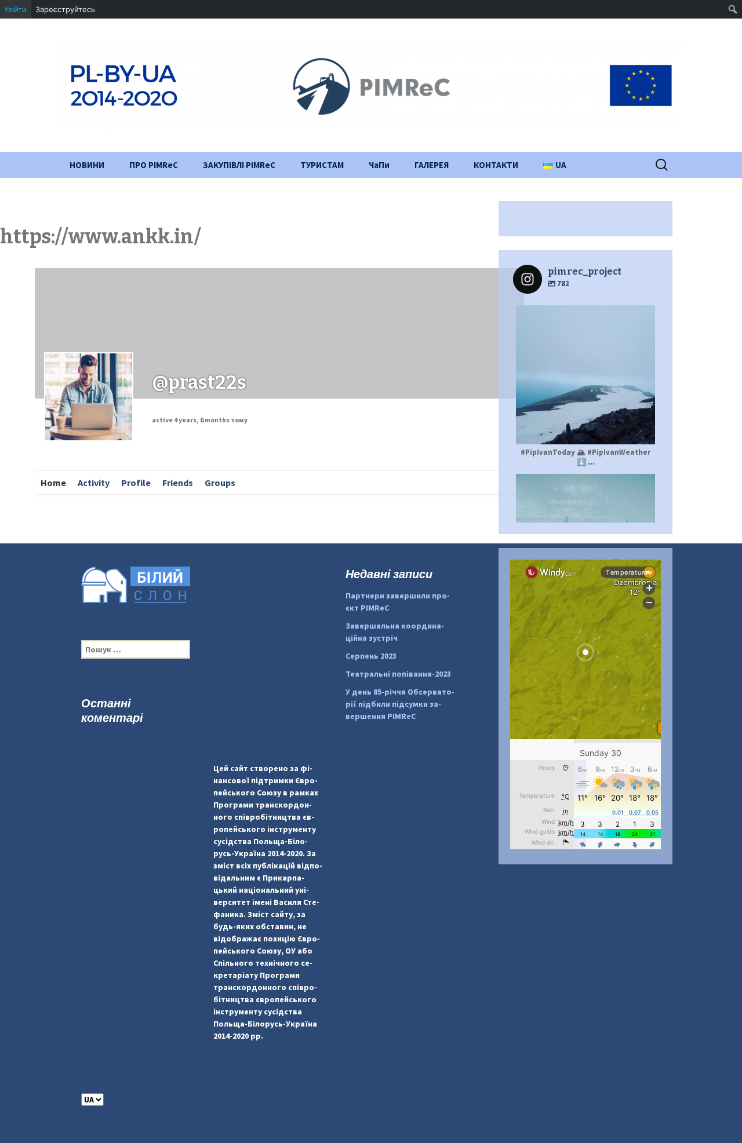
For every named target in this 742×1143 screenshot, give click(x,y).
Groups (220, 482)
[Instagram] (640, 430)
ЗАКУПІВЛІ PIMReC (239, 164)
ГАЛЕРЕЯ (431, 164)
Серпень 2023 (371, 656)
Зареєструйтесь (65, 9)
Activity (94, 482)
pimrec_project (584, 316)
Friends (177, 482)
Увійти (15, 9)
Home (53, 482)
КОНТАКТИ (496, 164)
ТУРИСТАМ (322, 164)
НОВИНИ (87, 164)
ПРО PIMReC (153, 164)
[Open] (585, 374)
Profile (136, 482)
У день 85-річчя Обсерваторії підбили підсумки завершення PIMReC (399, 703)
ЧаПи (379, 164)
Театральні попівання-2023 (398, 674)
